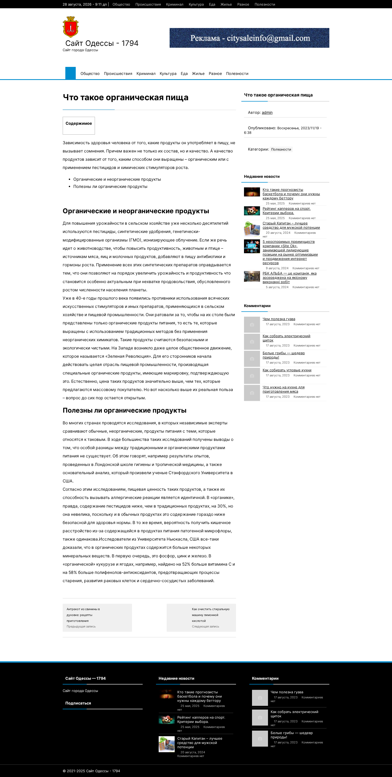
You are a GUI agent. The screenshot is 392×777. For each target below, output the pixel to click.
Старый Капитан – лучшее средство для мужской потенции (291, 225)
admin (267, 112)
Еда (212, 4)
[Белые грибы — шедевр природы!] (252, 359)
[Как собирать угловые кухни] (252, 376)
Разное (243, 4)
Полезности (265, 4)
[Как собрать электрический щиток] (252, 342)
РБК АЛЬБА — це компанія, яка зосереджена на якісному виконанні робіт (290, 277)
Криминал (174, 4)
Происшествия (148, 4)
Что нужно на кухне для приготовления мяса (284, 389)
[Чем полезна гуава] (252, 325)
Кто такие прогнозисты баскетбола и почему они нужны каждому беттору (291, 193)
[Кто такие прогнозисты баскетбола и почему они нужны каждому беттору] (252, 191)
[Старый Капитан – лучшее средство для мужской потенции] (252, 229)
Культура (196, 4)
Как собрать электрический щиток (286, 338)
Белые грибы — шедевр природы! (284, 355)
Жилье (226, 4)
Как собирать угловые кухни (287, 370)
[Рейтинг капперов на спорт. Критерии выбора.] (252, 210)
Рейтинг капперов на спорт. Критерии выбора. (287, 210)
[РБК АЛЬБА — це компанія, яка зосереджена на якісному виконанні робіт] (252, 276)
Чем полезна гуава (279, 319)
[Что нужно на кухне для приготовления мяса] (252, 393)
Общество (121, 4)
